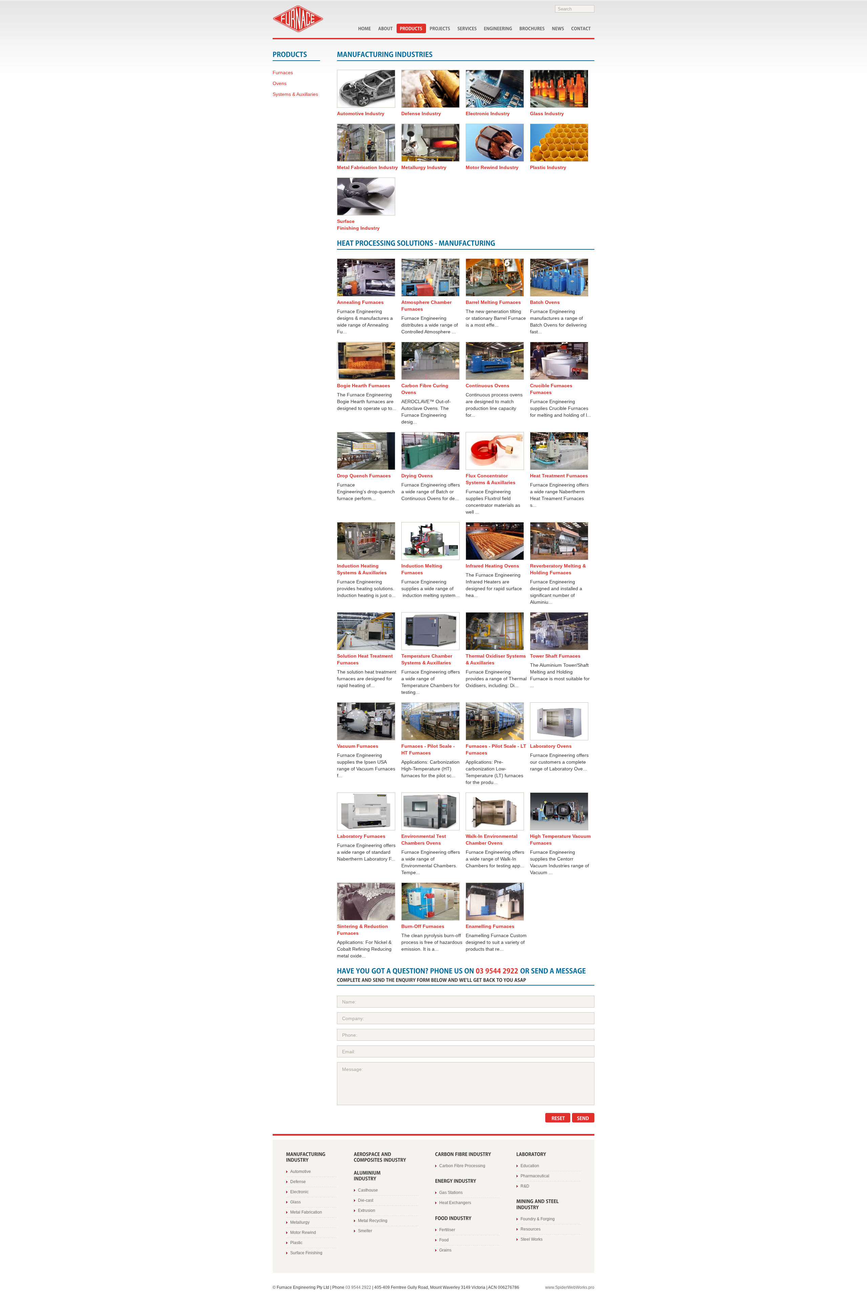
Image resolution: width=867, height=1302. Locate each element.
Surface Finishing (306, 1253)
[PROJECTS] (440, 28)
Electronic (299, 1192)
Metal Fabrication (306, 1212)
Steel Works (532, 1239)
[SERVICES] (467, 28)
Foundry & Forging (538, 1219)
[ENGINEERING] (498, 28)
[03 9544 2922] (497, 970)
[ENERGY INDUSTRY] (456, 1180)
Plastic (296, 1242)
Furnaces (283, 72)
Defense (298, 1181)
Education (530, 1165)
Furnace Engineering (298, 19)
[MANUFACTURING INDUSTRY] (306, 1156)
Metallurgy (300, 1222)
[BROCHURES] (532, 28)
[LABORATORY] (531, 1153)
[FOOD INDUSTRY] (453, 1217)
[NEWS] (558, 28)
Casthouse (368, 1190)
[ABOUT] (385, 28)
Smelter (365, 1230)
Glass (295, 1202)
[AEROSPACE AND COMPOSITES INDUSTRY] (380, 1156)
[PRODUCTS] (411, 28)
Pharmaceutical (535, 1176)
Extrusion (366, 1210)
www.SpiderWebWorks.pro (569, 1287)
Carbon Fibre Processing (462, 1165)
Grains (445, 1250)
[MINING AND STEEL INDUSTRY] (538, 1204)
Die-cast (365, 1200)
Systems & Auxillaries (295, 94)
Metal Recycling (372, 1220)
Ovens (280, 83)
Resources (531, 1229)
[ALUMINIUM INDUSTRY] (367, 1175)
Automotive (300, 1171)
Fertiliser (447, 1229)
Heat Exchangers (455, 1202)
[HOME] (365, 28)
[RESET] (557, 1117)
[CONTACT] (581, 28)
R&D (525, 1186)
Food (444, 1240)
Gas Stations (451, 1192)
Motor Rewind (303, 1232)
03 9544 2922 (358, 1287)
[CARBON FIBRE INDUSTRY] (463, 1153)
